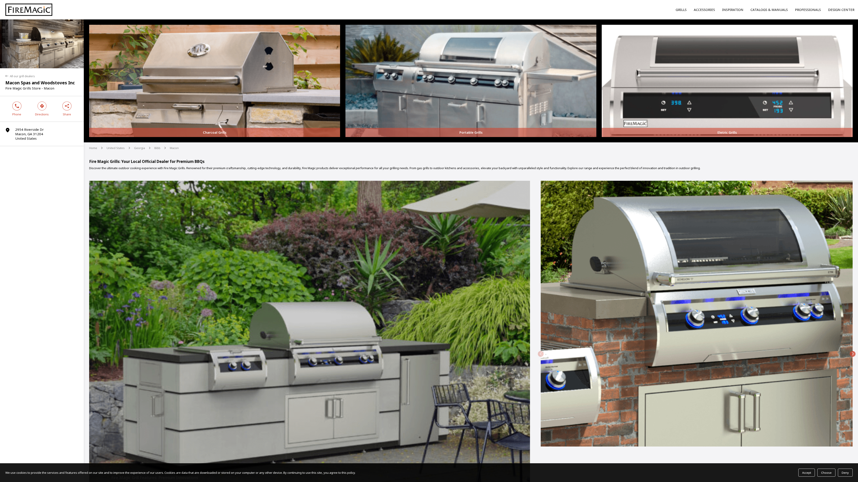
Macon (174, 148)
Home (93, 148)
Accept (806, 473)
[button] (541, 354)
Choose (826, 473)
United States (116, 148)
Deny (845, 473)
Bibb (157, 148)
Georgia (139, 148)
